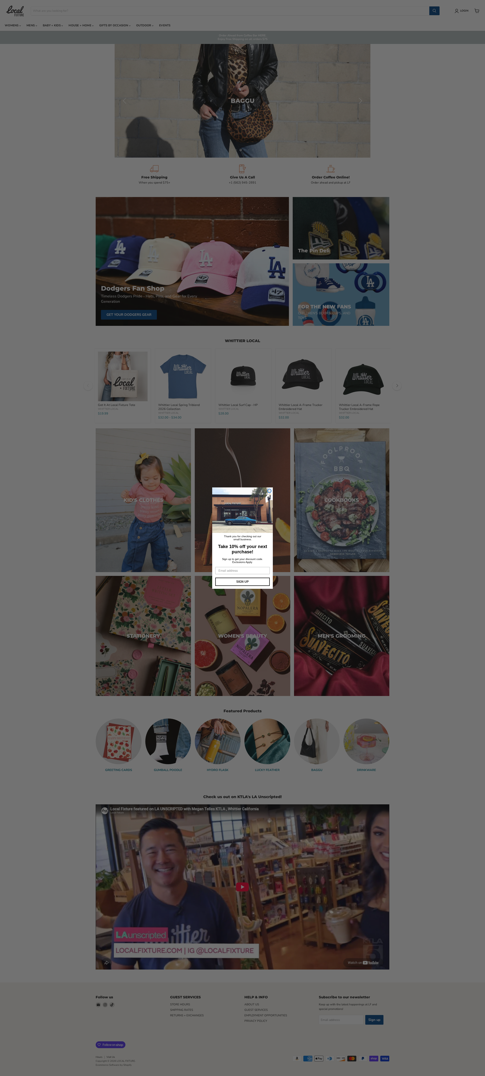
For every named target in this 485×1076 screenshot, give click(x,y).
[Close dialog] (269, 491)
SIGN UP (242, 581)
